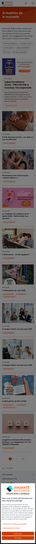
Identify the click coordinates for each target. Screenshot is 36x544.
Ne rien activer (18, 534)
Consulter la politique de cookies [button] (15, 524)
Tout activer (18, 538)
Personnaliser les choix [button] (11, 528)
